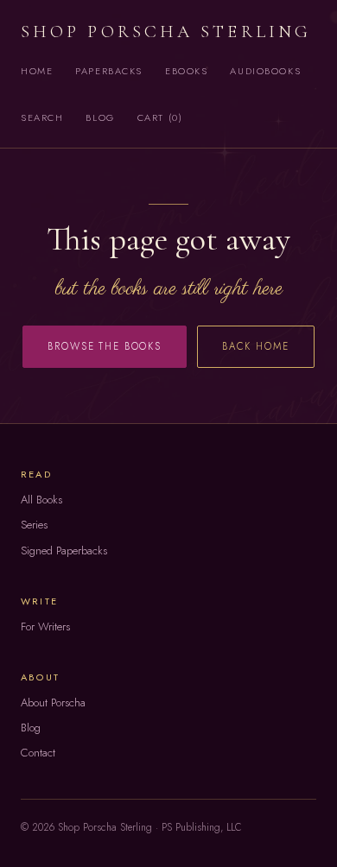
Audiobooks (265, 71)
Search (42, 117)
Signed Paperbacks (64, 550)
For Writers (45, 626)
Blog (100, 117)
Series (34, 524)
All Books (41, 499)
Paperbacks (109, 71)
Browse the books (105, 346)
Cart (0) (160, 117)
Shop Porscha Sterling (166, 31)
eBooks (186, 71)
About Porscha (53, 702)
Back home (255, 346)
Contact (38, 752)
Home (37, 71)
